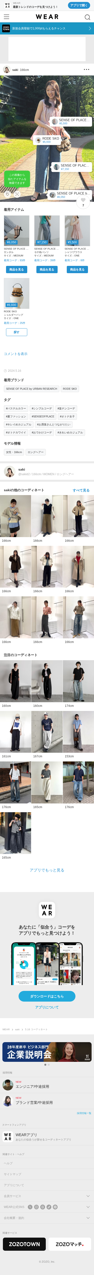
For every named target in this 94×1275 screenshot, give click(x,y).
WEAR (6, 1029)
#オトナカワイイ (16, 432)
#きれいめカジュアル (70, 432)
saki (17, 1029)
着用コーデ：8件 (75, 260)
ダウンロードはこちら (47, 996)
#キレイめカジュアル (18, 424)
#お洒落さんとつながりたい (53, 424)
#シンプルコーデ (42, 408)
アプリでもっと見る (47, 870)
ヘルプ (8, 1163)
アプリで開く (79, 5)
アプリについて (47, 1007)
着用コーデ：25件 (14, 322)
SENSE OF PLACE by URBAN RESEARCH (31, 388)
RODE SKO (70, 388)
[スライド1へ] (45, 1065)
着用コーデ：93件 (14, 260)
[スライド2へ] (49, 1065)
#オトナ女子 (67, 416)
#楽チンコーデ (66, 408)
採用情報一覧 (84, 1113)
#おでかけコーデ (42, 432)
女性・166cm (14, 452)
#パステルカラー (16, 408)
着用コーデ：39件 (45, 260)
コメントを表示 (15, 354)
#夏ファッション (16, 416)
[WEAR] (47, 16)
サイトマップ (12, 1174)
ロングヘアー (36, 452)
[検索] (87, 17)
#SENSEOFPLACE (43, 416)
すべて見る (81, 490)
